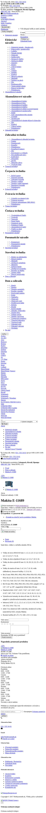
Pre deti (7, 330)
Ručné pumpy (15, 176)
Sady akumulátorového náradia (21, 115)
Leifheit (3, 367)
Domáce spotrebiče (17, 289)
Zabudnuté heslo (26, 41)
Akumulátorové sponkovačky (20, 111)
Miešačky (14, 265)
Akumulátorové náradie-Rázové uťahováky (25, 120)
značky (4, 334)
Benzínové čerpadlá (17, 185)
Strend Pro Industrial (8, 410)
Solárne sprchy (15, 314)
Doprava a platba (6, 15)
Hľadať (5, 424)
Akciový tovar (10, 449)
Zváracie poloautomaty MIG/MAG (22, 202)
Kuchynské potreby (17, 293)
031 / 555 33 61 (14, 6)
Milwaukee (4, 379)
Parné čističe (15, 221)
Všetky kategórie (7, 31)
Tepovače (14, 219)
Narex (3, 381)
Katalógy (8, 776)
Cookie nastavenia (11, 785)
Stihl (2, 404)
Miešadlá (13, 78)
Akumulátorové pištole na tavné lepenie (24, 109)
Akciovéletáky (4, 22)
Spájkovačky (15, 57)
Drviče (13, 161)
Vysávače (14, 217)
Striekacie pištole (16, 61)
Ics (2, 357)
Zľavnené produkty (11, 747)
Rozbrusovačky (16, 84)
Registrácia (24, 37)
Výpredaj (18, 449)
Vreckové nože (16, 322)
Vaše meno (4, 620)
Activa (3, 336)
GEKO (3, 355)
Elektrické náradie (11, 35)
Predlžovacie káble (17, 303)
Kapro (3, 361)
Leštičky (13, 51)
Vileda (3, 414)
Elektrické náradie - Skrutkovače (21, 47)
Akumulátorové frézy (18, 103)
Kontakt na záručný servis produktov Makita (21, 517)
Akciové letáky (10, 774)
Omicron (4, 384)
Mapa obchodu (10, 753)
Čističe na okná (16, 229)
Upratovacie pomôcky (18, 318)
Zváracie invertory (17, 200)
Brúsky (13, 65)
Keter (3, 365)
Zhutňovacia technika (18, 269)
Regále (13, 307)
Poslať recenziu (6, 637)
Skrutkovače (15, 119)
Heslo (22, 35)
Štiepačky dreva (16, 163)
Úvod (7, 468)
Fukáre (13, 141)
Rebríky (13, 305)
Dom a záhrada (10, 276)
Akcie (3, 426)
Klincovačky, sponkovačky (20, 49)
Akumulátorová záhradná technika (22, 139)
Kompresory (15, 242)
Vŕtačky (13, 71)
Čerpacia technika (11, 166)
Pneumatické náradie (12, 233)
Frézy (12, 69)
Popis (7, 539)
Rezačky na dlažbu (17, 270)
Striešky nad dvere (17, 316)
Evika (3, 353)
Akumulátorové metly (18, 227)
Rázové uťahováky (17, 88)
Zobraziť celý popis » (34, 509)
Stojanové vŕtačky (17, 59)
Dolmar (3, 350)
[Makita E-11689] (9, 487)
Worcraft (4, 416)
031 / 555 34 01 (20, 2)
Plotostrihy (14, 159)
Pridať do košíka (9, 531)
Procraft (3, 388)
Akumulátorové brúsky (18, 101)
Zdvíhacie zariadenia (17, 263)
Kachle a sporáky (16, 291)
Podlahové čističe (16, 225)
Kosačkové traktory (17, 149)
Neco (2, 383)
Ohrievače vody (16, 301)
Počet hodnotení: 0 (22, 506)
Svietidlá (13, 117)
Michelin (4, 377)
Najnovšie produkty (12, 749)
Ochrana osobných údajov (14, 781)
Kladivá (13, 74)
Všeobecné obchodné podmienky (16, 783)
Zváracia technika (11, 189)
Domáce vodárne (16, 181)
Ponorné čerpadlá (16, 177)
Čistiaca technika (11, 206)
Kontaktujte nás (10, 787)
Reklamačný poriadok (12, 778)
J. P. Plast (4, 359)
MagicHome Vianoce (8, 371)
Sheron (3, 400)
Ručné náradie (15, 309)
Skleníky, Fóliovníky (17, 311)
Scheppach (4, 394)
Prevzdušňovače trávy (18, 155)
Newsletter (8, 765)
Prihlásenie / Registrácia (13, 761)
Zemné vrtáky (15, 272)
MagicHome (5, 369)
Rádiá (12, 113)
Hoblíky (13, 72)
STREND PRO (6, 406)
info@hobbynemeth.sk (10, 13)
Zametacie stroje (16, 223)
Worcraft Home (6, 417)
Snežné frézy (15, 313)
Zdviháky (14, 328)
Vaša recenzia (5, 633)
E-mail (22, 32)
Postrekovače (15, 143)
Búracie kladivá (16, 259)
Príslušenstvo (15, 90)
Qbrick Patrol (5, 390)
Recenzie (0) (9, 541)
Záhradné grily (15, 324)
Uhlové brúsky (15, 67)
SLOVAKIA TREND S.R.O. (11, 402)
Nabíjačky (14, 297)
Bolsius (3, 344)
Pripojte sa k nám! (8, 739)
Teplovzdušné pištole (18, 86)
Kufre (12, 295)
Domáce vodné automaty (19, 183)
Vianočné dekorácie (17, 320)
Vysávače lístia (15, 164)
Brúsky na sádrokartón (18, 257)
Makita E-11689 (10, 472)
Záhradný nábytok (17, 326)
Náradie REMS (16, 53)
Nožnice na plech (16, 80)
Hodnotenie (5, 622)
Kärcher (3, 363)
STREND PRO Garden (9, 408)
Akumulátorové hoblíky (18, 105)
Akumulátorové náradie (13, 92)
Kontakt (3, 17)
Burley (3, 346)
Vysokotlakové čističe (18, 215)
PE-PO (3, 386)
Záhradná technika (11, 130)
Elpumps (4, 351)
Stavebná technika (11, 248)
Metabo (3, 375)
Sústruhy (13, 63)
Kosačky (13, 145)
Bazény (13, 287)
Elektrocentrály (16, 267)
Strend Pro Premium (8, 412)
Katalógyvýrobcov (6, 24)
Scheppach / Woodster (8, 398)
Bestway (4, 342)
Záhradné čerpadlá (17, 179)
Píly (12, 82)
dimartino (4, 348)
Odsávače (14, 55)
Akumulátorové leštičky (18, 107)
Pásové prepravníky (17, 274)
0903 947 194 (5, 11)
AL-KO (3, 338)
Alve (2, 340)
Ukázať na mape (7, 655)
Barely (13, 285)
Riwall (3, 392)
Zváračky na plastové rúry (19, 198)
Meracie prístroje (16, 76)
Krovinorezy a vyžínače (18, 153)
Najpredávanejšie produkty (14, 751)
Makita (3, 373)
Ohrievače (14, 299)
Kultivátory (14, 157)
